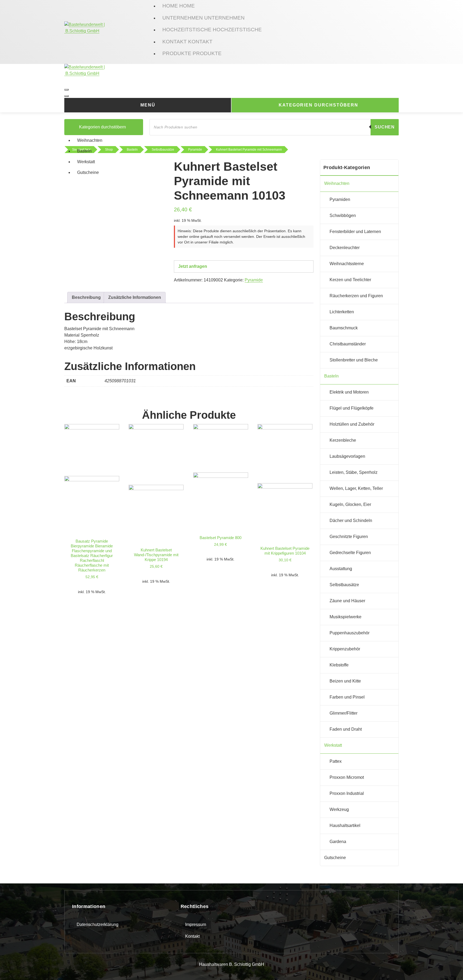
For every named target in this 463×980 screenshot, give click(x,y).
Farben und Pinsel (347, 697)
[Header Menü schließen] (66, 96)
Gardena (338, 841)
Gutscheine (88, 172)
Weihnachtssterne (347, 263)
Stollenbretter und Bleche (354, 360)
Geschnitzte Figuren (349, 536)
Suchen (385, 127)
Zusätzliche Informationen (134, 297)
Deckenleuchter (345, 247)
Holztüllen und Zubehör (352, 424)
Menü (147, 105)
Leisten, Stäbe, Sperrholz (354, 472)
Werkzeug (339, 809)
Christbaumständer (348, 344)
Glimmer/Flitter (343, 713)
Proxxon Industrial (347, 793)
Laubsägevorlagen (347, 456)
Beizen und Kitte (345, 681)
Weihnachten (89, 140)
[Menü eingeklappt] (66, 89)
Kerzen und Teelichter (350, 279)
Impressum (195, 924)
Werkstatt (86, 161)
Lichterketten (342, 312)
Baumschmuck (344, 328)
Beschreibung (86, 297)
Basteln (84, 151)
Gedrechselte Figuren (350, 552)
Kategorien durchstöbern (318, 105)
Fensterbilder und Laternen (355, 231)
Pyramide (254, 280)
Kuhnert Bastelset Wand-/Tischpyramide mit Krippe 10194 (156, 555)
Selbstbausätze (344, 584)
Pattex (336, 761)
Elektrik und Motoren (349, 392)
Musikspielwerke (345, 617)
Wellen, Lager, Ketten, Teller (356, 488)
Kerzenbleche (343, 440)
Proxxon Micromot (347, 777)
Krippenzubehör (345, 649)
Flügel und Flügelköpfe (352, 408)
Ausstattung (341, 568)
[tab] (86, 297)
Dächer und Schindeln (351, 520)
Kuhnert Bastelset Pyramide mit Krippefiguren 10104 (284, 550)
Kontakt (192, 936)
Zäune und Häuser (347, 600)
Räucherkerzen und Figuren (356, 295)
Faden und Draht (346, 729)
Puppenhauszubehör (349, 633)
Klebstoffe (339, 665)
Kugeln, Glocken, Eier (350, 504)
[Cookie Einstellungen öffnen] (11, 968)
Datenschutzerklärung (97, 924)
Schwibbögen (343, 215)
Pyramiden (340, 199)
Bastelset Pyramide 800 (220, 537)
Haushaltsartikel (345, 825)
